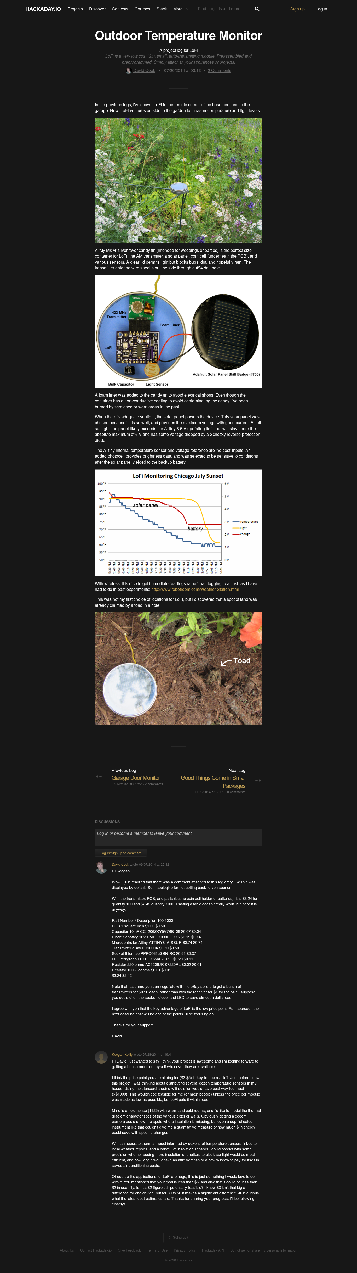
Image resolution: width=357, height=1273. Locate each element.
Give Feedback (129, 1250)
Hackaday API (213, 1250)
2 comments (154, 783)
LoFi (193, 50)
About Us (67, 1250)
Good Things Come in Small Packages (213, 781)
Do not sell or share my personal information (263, 1250)
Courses (142, 9)
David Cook (144, 70)
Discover (97, 9)
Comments (219, 70)
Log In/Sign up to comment (120, 852)
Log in (321, 9)
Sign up (297, 9)
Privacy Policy (185, 1250)
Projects (75, 9)
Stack (162, 9)
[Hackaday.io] (43, 9)
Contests (120, 9)
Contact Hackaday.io (96, 1250)
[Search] (257, 9)
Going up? (180, 1237)
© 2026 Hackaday (178, 1260)
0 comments (236, 791)
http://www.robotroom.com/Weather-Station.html (195, 589)
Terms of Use (157, 1250)
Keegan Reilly (122, 1054)
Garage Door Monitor (136, 777)
